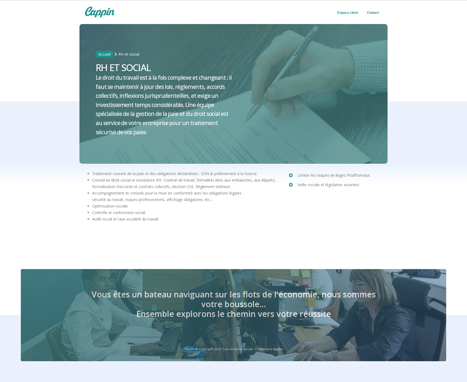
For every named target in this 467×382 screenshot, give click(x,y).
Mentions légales (270, 349)
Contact (373, 13)
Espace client (347, 13)
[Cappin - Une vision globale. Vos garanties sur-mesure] (100, 12)
